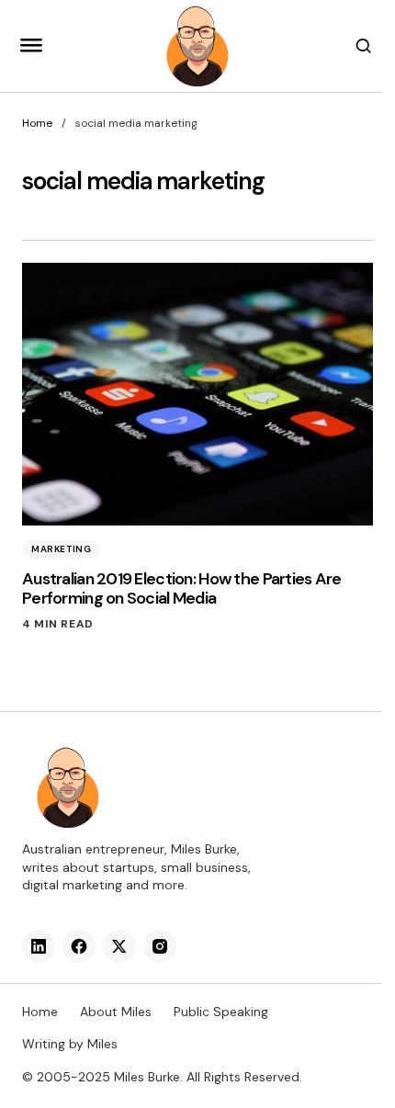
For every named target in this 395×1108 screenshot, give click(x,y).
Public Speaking (221, 1011)
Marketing (61, 549)
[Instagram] (160, 946)
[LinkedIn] (38, 946)
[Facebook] (79, 946)
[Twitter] (119, 946)
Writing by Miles (70, 1043)
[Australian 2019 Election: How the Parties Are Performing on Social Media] (197, 394)
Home (37, 123)
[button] (31, 46)
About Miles (116, 1011)
